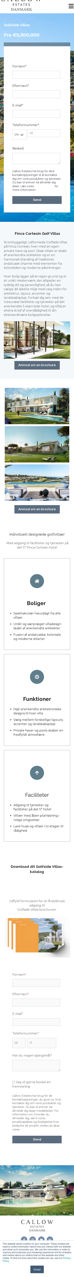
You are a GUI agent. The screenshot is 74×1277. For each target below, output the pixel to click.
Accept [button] (37, 1269)
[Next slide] (64, 341)
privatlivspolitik (44, 186)
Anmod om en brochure (37, 365)
